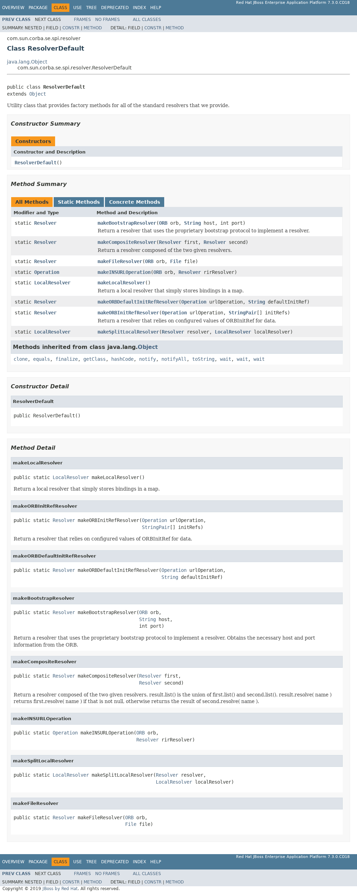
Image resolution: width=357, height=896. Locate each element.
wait (225, 359)
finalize (66, 359)
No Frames (107, 19)
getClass (94, 359)
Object (37, 94)
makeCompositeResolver (127, 242)
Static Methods (79, 202)
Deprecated (115, 7)
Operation (46, 272)
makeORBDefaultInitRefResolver (138, 302)
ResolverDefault (35, 162)
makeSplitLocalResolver (128, 332)
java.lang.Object (27, 62)
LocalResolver (52, 282)
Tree (91, 7)
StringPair (243, 312)
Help (155, 7)
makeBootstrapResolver (127, 223)
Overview (13, 7)
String (192, 223)
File (175, 261)
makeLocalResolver (121, 282)
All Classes (147, 19)
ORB (163, 223)
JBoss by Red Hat (60, 888)
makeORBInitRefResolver (128, 312)
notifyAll (174, 359)
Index (139, 7)
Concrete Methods (134, 202)
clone (21, 359)
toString (203, 359)
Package (38, 7)
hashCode (122, 359)
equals (41, 359)
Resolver (45, 223)
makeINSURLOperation (124, 272)
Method (93, 27)
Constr (70, 27)
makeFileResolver (120, 261)
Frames (82, 19)
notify (147, 359)
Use (77, 7)
